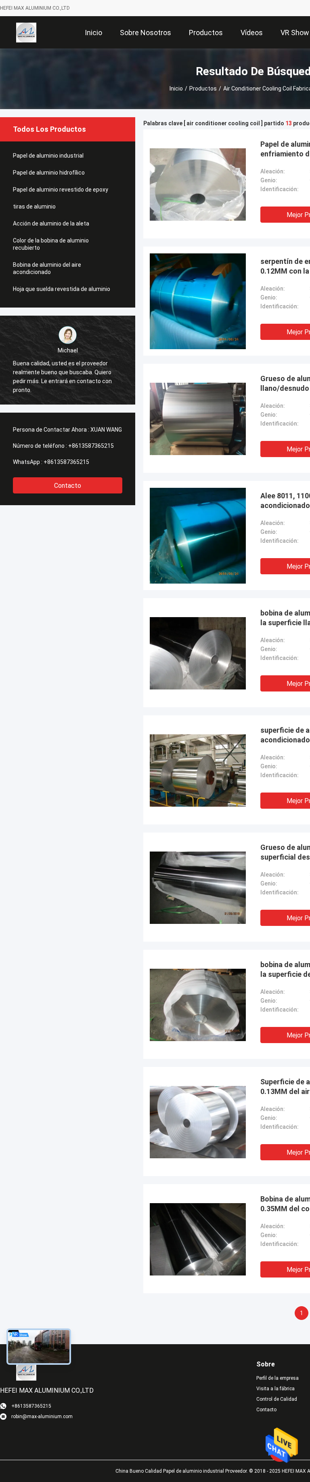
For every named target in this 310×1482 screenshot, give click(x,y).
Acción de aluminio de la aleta (51, 223)
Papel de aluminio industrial (48, 155)
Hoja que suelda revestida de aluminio (61, 289)
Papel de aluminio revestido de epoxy (60, 189)
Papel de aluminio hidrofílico (49, 172)
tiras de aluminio (34, 206)
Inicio (176, 88)
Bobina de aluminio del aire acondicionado (47, 268)
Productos (203, 88)
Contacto (67, 485)
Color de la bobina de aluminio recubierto (51, 244)
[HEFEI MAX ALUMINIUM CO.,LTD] (26, 32)
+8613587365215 (91, 446)
